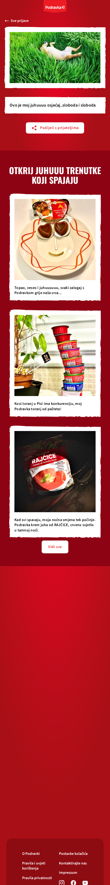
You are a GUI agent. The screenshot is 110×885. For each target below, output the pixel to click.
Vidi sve (55, 547)
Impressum (68, 872)
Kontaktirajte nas (73, 863)
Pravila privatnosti (37, 878)
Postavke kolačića (73, 853)
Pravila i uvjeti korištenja (33, 866)
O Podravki (31, 853)
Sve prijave (20, 21)
